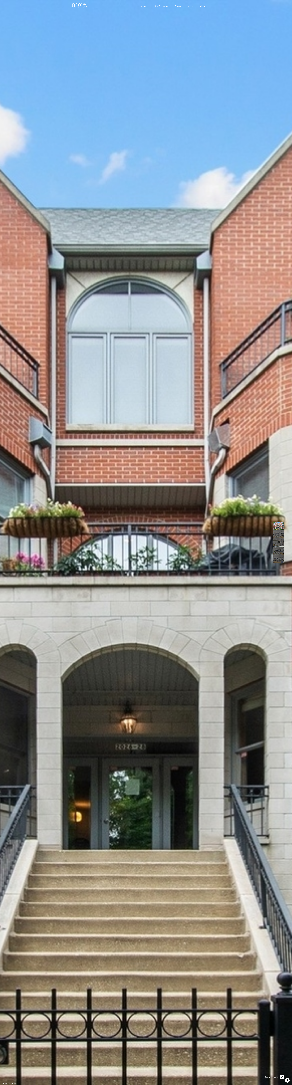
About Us (204, 6)
